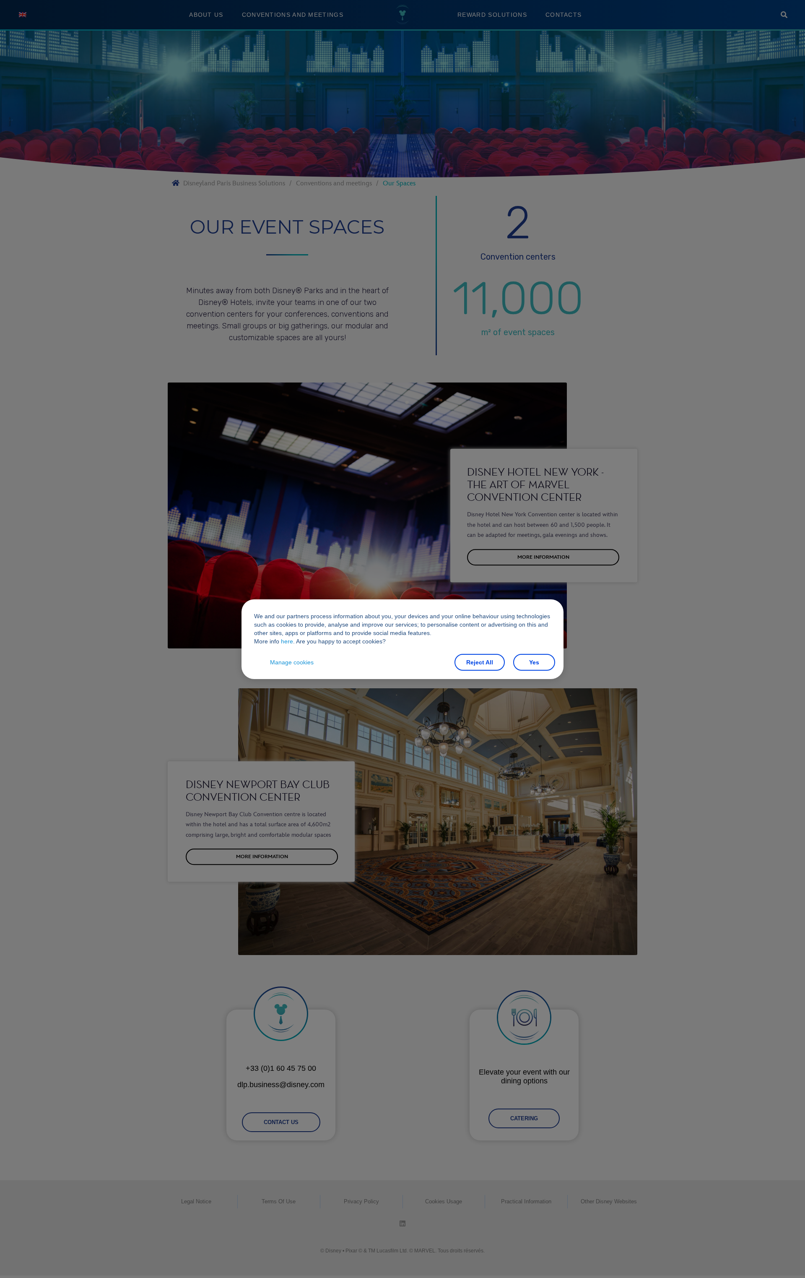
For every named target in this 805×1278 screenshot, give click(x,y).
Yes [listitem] (534, 662)
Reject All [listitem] (479, 662)
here (287, 641)
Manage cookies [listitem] (292, 662)
